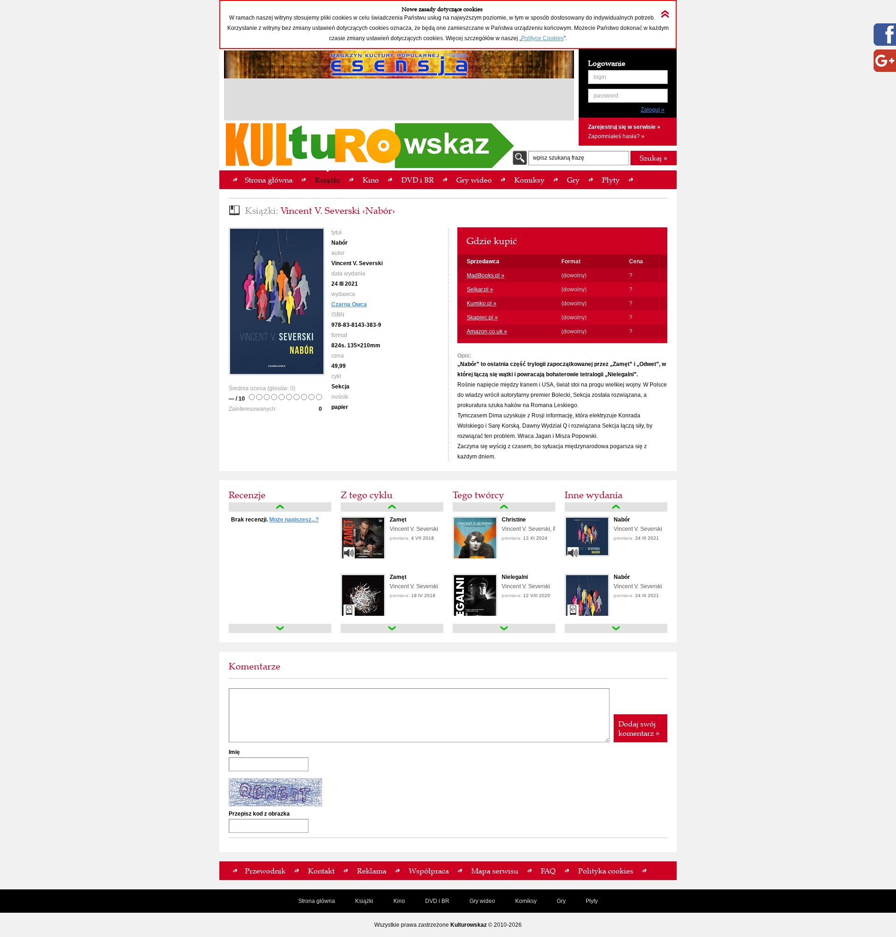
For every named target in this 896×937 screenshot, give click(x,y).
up (280, 507)
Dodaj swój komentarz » (638, 728)
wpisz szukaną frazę (558, 158)
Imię (234, 752)
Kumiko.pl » (482, 303)
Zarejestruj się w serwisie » (624, 127)
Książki (364, 901)
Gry (561, 901)
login (600, 77)
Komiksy (526, 901)
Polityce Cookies (542, 38)
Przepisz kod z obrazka (259, 813)
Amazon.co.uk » (487, 331)
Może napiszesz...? (294, 519)
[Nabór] (587, 554)
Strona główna (316, 901)
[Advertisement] (399, 101)
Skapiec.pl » (482, 317)
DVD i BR (437, 901)
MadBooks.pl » (485, 275)
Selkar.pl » (480, 289)
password (606, 95)
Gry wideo (482, 901)
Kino (399, 901)
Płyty (592, 901)
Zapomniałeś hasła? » (616, 136)
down (280, 628)
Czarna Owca (349, 304)
